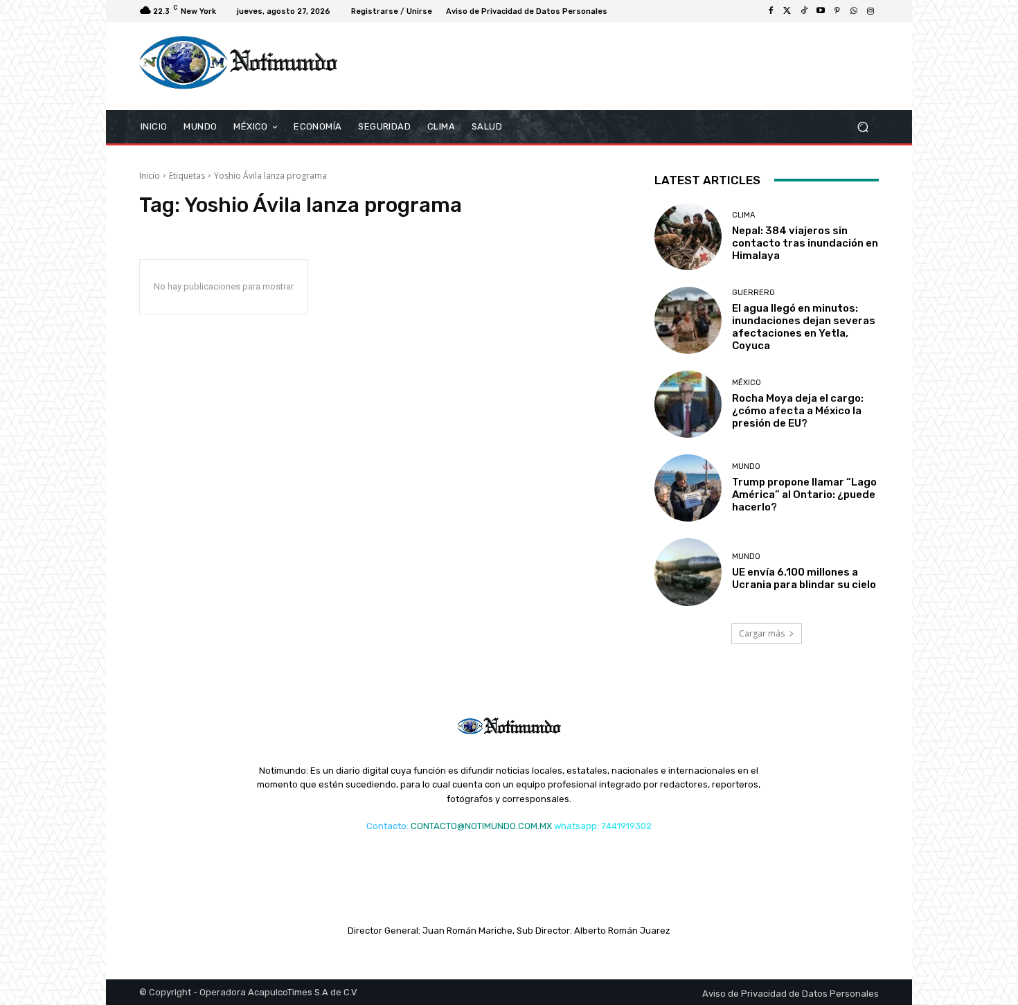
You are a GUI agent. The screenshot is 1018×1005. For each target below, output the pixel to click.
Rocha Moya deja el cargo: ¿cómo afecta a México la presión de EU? (798, 410)
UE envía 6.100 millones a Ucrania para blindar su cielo (804, 578)
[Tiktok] (804, 11)
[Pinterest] (837, 11)
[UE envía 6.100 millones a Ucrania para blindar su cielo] (688, 571)
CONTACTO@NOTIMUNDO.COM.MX (481, 826)
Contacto (386, 826)
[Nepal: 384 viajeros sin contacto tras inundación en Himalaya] (688, 236)
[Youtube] (820, 11)
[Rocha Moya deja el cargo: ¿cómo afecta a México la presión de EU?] (688, 404)
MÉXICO (746, 382)
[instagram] (870, 11)
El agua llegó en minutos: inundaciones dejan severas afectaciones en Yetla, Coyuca (803, 327)
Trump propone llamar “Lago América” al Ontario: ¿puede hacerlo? (804, 494)
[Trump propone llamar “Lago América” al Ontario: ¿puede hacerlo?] (688, 488)
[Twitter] (787, 11)
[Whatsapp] (854, 11)
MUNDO (746, 466)
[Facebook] (770, 11)
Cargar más (762, 633)
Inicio (149, 175)
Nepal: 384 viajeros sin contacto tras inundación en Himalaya (805, 243)
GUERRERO (753, 292)
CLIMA (743, 215)
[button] (862, 126)
